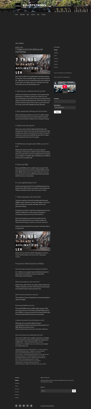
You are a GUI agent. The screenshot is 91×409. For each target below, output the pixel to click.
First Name (56, 98)
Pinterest (56, 64)
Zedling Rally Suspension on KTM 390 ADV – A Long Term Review (31, 349)
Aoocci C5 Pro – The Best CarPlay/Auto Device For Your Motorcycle (32, 354)
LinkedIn (56, 67)
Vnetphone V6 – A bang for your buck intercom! (27, 362)
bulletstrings (34, 5)
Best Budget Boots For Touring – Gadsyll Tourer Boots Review (30, 357)
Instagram (56, 52)
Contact (33, 14)
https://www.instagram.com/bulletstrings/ (63, 72)
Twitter (55, 55)
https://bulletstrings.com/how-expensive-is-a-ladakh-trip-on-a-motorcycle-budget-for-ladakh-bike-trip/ (32, 344)
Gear (38, 14)
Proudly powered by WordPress (47, 405)
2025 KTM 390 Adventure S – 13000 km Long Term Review (30, 351)
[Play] (33, 241)
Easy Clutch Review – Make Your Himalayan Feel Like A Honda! (30, 364)
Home (16, 14)
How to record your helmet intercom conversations (28, 360)
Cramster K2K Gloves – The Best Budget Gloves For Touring (30, 356)
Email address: (57, 105)
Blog (28, 14)
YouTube (43, 14)
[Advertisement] (45, 27)
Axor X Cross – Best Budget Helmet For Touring (27, 359)
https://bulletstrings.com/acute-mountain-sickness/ (31, 222)
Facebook (56, 58)
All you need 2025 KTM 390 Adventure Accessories (28, 352)
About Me (22, 14)
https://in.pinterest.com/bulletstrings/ (62, 77)
